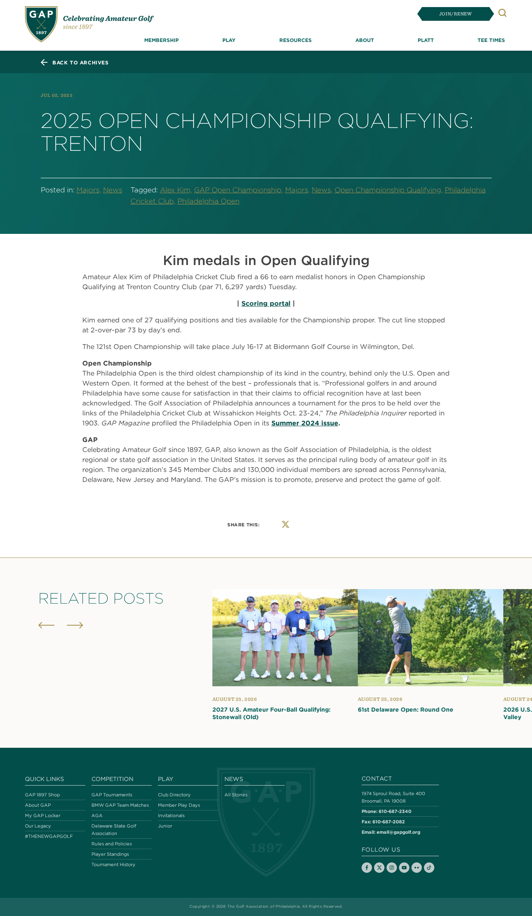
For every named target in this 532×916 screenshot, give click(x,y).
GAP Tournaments (111, 795)
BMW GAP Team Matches (120, 805)
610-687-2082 (388, 821)
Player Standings (110, 854)
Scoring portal (266, 303)
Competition (112, 779)
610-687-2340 (395, 811)
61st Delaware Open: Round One (405, 709)
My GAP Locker (42, 815)
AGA (97, 815)
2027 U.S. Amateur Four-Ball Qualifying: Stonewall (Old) (271, 713)
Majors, (88, 189)
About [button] (364, 40)
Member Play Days (179, 805)
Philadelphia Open (208, 201)
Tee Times (491, 40)
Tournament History (113, 864)
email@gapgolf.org (398, 832)
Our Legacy (38, 826)
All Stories (235, 795)
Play (165, 779)
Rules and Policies (111, 844)
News (112, 189)
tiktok (429, 867)
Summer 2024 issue (304, 423)
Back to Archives (80, 62)
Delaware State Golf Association (113, 829)
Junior (165, 826)
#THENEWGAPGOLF (49, 836)
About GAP (38, 805)
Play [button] (229, 40)
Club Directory (174, 795)
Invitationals (171, 815)
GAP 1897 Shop (42, 795)
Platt (426, 40)
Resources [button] (295, 40)
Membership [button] (161, 40)
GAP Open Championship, (238, 189)
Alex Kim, (176, 189)
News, (322, 189)
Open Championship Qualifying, (389, 189)
